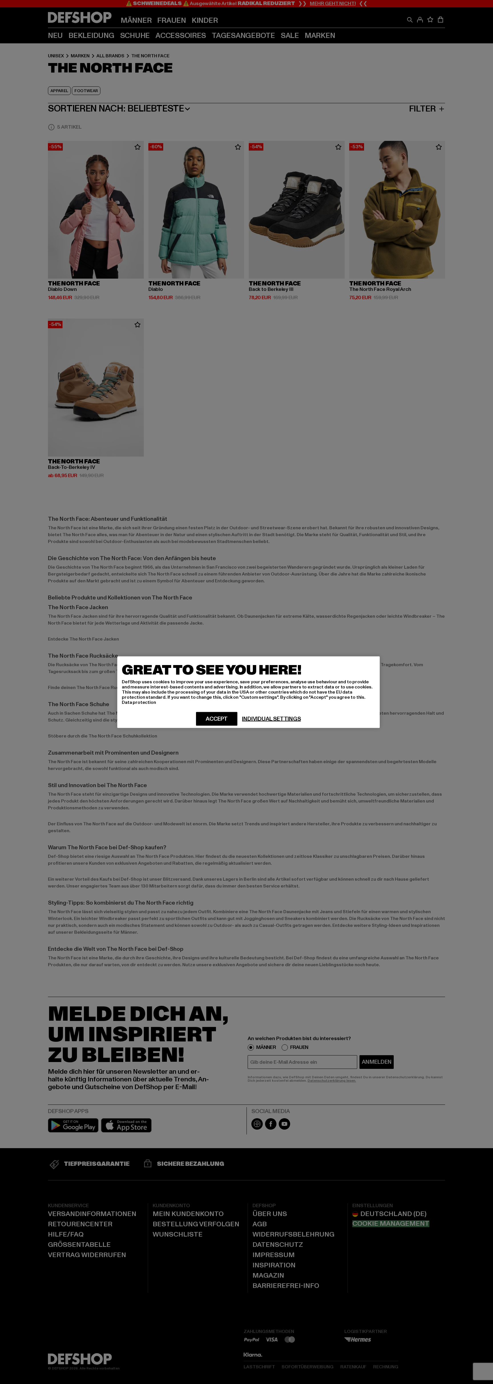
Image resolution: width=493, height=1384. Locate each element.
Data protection (139, 702)
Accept (217, 719)
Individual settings (271, 718)
